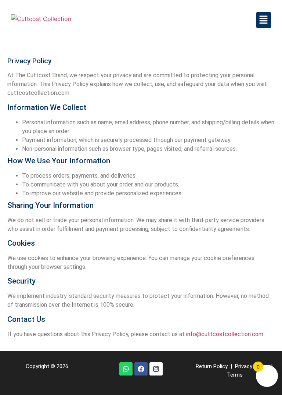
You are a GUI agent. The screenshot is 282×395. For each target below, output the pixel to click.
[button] (263, 20)
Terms (235, 374)
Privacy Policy (251, 366)
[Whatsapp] (126, 369)
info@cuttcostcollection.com (224, 334)
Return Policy (212, 366)
